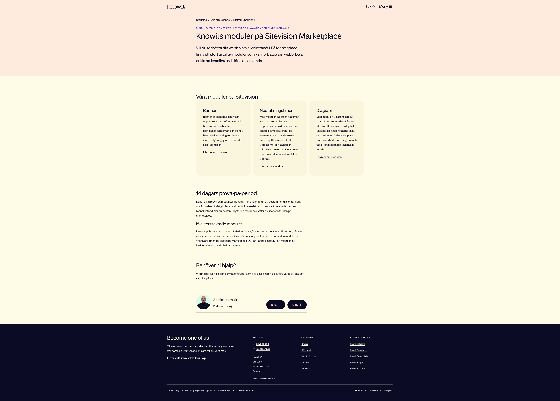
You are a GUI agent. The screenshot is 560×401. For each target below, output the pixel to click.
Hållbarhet (306, 350)
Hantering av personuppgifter (198, 390)
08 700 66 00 (262, 344)
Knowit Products (357, 368)
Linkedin (359, 390)
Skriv (295, 304)
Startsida (201, 20)
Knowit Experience (358, 350)
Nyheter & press (308, 356)
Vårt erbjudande (220, 20)
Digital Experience (244, 20)
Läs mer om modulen (215, 152)
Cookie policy (173, 390)
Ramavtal (305, 368)
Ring (273, 304)
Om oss (304, 344)
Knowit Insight (356, 362)
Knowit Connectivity (359, 356)
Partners (305, 362)
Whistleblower (224, 390)
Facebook (373, 390)
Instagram (388, 390)
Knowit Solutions (357, 344)
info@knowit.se (263, 349)
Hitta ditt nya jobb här (183, 358)
